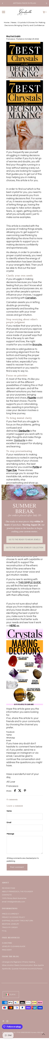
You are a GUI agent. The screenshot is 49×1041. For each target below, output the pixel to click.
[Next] (46, 3)
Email (9, 822)
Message (10, 834)
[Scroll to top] (43, 1034)
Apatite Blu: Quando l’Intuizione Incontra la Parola (22, 969)
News (13, 22)
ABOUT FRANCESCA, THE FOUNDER (17, 892)
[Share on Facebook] (15, 791)
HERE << (14, 625)
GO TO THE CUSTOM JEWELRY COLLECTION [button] (24, 548)
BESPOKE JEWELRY (10, 924)
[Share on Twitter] (19, 791)
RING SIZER (6, 950)
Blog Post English (13, 36)
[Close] (44, 488)
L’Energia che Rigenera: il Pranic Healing (18, 962)
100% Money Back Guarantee (14, 898)
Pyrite (36, 467)
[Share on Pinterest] (25, 791)
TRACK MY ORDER (10, 927)
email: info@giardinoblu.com (13, 902)
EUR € (13, 995)
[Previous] (3, 3)
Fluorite (31, 397)
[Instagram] (7, 1021)
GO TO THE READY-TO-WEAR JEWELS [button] (24, 539)
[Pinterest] (3, 1021)
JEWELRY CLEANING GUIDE (13, 946)
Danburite (24, 431)
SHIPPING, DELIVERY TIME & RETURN (17, 921)
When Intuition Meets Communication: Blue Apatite (23, 965)
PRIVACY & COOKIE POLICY (13, 917)
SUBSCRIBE (7, 943)
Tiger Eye (11, 470)
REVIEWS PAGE (8, 888)
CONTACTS (7, 895)
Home (6, 22)
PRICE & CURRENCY (10, 914)
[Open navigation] (6, 12)
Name (9, 811)
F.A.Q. (4, 931)
